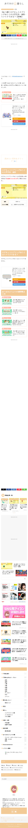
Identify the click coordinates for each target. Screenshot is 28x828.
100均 (4, 765)
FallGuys (8, 765)
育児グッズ (15, 702)
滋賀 (15, 691)
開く (15, 161)
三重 (15, 683)
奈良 (15, 680)
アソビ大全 (21, 765)
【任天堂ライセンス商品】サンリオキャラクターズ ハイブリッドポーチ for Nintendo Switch (18, 271)
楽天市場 (16, 121)
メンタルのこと (15, 714)
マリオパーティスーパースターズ (16, 767)
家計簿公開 (15, 731)
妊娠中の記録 (15, 724)
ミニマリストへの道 (15, 712)
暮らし (14, 710)
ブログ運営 (15, 716)
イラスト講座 (14, 748)
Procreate (14, 765)
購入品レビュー (14, 700)
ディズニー (15, 692)
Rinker (19, 275)
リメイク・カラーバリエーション (7, 9)
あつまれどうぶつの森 (14, 734)
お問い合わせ (19, 824)
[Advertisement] (14, 59)
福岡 (15, 682)
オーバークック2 (5, 767)
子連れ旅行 (14, 673)
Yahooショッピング (19, 123)
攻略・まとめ (15, 739)
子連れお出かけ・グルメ (14, 677)
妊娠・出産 (14, 720)
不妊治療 (15, 722)
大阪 (15, 685)
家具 (15, 741)
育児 (14, 706)
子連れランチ (18, 769)
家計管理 (14, 728)
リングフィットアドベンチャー (8, 769)
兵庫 (15, 689)
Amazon (16, 118)
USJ (15, 694)
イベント (15, 696)
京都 (15, 687)
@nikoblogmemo (17, 76)
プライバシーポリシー (10, 824)
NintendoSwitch (14, 744)
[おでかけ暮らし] (14, 5)
